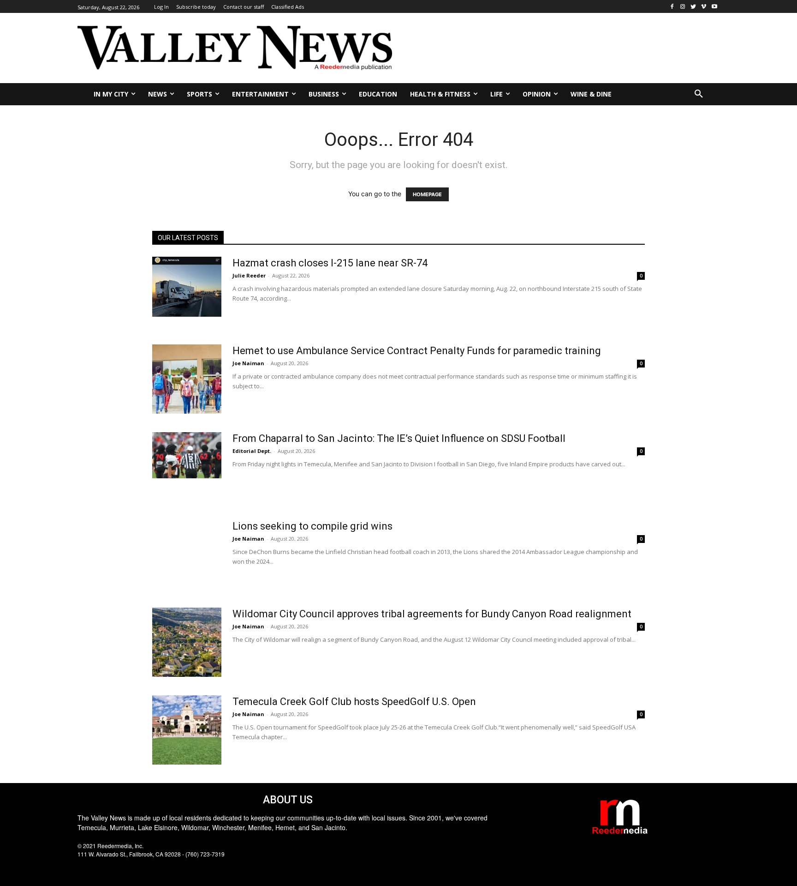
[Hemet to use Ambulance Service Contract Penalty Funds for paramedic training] (186, 379)
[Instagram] (683, 6)
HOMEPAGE (427, 194)
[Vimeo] (703, 6)
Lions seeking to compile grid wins (312, 526)
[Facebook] (672, 6)
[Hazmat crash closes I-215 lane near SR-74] (186, 287)
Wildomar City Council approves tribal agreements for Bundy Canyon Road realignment (431, 614)
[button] (699, 94)
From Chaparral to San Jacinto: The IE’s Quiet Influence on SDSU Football (398, 438)
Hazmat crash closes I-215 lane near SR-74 (330, 263)
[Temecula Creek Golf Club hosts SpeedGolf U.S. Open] (186, 730)
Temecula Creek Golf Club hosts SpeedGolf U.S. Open (354, 701)
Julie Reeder (249, 275)
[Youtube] (714, 6)
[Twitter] (693, 6)
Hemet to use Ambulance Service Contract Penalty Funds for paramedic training (416, 350)
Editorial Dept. (251, 450)
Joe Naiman (248, 363)
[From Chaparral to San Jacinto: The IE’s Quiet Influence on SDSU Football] (186, 455)
